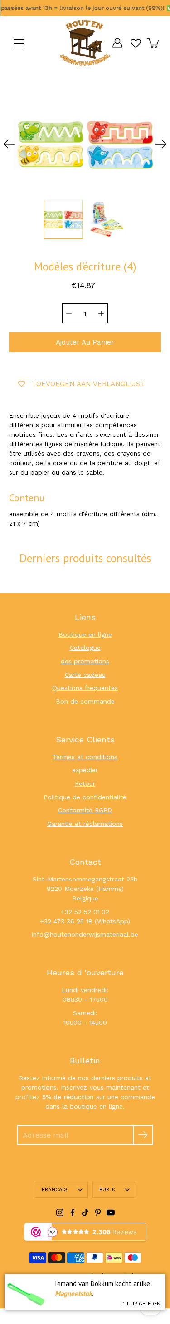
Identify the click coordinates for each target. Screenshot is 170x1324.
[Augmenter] (101, 313)
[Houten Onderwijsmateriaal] (85, 42)
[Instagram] (60, 1212)
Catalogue (85, 647)
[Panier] (153, 43)
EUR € (107, 1190)
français (55, 1190)
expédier (85, 770)
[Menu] (19, 43)
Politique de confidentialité (85, 797)
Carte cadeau (85, 674)
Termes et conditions (85, 756)
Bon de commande (85, 701)
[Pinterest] (98, 1212)
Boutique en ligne (85, 634)
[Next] (161, 144)
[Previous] (9, 144)
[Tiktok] (85, 1212)
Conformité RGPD (85, 810)
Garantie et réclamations (85, 823)
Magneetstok (73, 1293)
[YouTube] (111, 1212)
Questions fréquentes (85, 687)
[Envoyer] (143, 1135)
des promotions (85, 661)
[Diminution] (69, 313)
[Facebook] (72, 1212)
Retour (85, 783)
